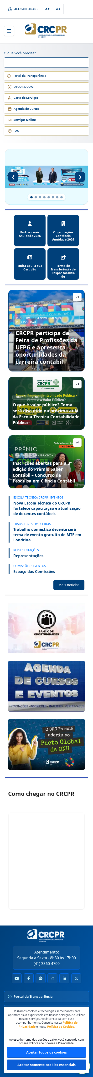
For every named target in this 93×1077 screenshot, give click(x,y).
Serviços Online (25, 120)
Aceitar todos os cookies (46, 1052)
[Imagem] (46, 628)
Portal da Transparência (29, 76)
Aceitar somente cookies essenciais (46, 1064)
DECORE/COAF (24, 87)
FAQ (17, 131)
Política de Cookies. (61, 1027)
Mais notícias (68, 585)
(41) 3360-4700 (47, 963)
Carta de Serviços (26, 98)
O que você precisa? (20, 53)
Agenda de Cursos (26, 109)
